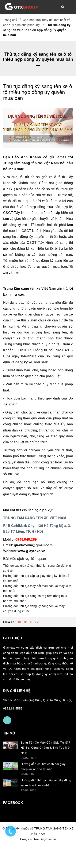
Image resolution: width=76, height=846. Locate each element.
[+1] (37, 622)
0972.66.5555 (12, 708)
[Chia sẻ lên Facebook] (20, 622)
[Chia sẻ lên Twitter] (26, 622)
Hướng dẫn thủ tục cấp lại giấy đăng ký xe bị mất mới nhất (46, 782)
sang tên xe (32, 163)
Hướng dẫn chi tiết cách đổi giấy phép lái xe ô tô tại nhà (43, 766)
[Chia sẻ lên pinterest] (31, 622)
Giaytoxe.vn (47, 839)
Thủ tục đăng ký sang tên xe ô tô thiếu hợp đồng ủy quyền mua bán (37, 91)
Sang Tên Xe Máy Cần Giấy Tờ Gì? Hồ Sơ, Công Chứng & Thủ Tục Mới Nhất (45, 747)
